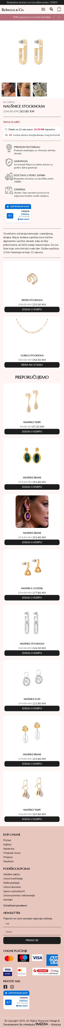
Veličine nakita (11, 874)
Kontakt (8, 900)
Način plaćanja (11, 883)
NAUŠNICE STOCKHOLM (32, 643)
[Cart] (59, 9)
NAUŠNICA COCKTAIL (32, 588)
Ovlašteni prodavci (15, 905)
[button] (43, 9)
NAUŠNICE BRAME (32, 477)
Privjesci (8, 857)
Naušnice (8, 861)
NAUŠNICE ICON (32, 699)
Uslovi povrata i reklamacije (19, 895)
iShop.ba (56, 1024)
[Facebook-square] (5, 987)
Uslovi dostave (12, 887)
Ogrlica (7, 844)
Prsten (7, 840)
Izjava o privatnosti (14, 891)
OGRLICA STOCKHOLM (32, 355)
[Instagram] (12, 987)
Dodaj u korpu (32, 309)
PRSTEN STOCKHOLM (32, 300)
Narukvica (8, 849)
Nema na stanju (32, 364)
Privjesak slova (12, 853)
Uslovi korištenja (12, 878)
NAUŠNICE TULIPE (32, 422)
